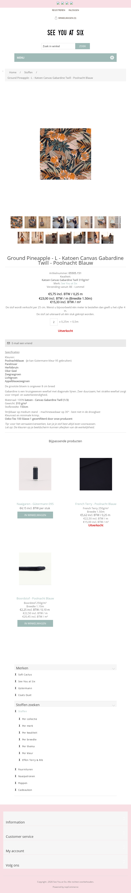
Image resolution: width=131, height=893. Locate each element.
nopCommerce (71, 886)
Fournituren (25, 769)
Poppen (22, 783)
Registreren (58, 10)
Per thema (28, 746)
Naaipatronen (26, 776)
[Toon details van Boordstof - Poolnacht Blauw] (35, 568)
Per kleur (27, 753)
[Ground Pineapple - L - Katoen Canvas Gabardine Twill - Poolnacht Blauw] (17, 222)
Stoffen (22, 711)
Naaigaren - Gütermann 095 (35, 504)
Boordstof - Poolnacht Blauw (35, 598)
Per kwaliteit (29, 732)
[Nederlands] (63, 4)
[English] (59, 4)
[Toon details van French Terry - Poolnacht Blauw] (96, 474)
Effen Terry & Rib (32, 760)
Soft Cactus (25, 674)
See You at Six (69, 283)
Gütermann (25, 688)
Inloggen (74, 10)
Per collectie (29, 719)
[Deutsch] (72, 4)
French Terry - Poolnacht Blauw (95, 504)
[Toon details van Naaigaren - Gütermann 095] (35, 474)
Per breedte (29, 739)
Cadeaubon (25, 789)
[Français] (68, 4)
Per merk (27, 725)
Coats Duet (25, 695)
